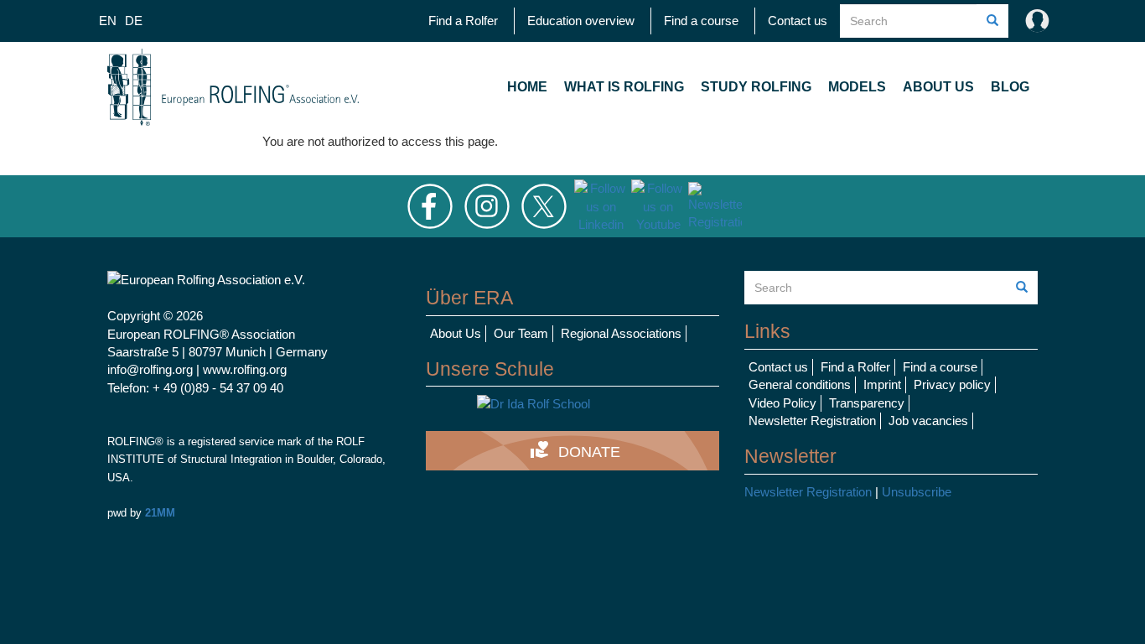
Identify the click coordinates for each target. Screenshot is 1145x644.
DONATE (575, 449)
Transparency (866, 403)
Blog (1010, 87)
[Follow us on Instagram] (487, 205)
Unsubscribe (916, 492)
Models (857, 87)
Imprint (882, 384)
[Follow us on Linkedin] (601, 205)
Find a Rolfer (463, 20)
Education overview (581, 20)
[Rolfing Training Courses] (572, 404)
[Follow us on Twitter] (544, 205)
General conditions (800, 384)
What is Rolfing (624, 87)
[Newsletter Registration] (715, 205)
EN (108, 20)
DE (133, 20)
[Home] (233, 87)
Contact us (797, 20)
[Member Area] (1033, 21)
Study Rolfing (756, 87)
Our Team (521, 333)
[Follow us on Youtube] (658, 205)
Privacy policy (952, 384)
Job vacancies (928, 420)
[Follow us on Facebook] (430, 205)
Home (527, 87)
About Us (938, 87)
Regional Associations (621, 333)
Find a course (701, 20)
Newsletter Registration (812, 420)
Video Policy (782, 403)
